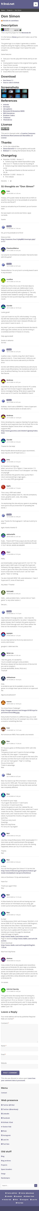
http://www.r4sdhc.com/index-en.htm (15, 936)
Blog (2, 1156)
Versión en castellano (11, 21)
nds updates (7, 109)
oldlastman (11, 677)
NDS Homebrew (9, 113)
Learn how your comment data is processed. (18, 1079)
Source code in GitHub (11, 83)
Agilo (9, 486)
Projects (4, 1165)
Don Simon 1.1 (8, 80)
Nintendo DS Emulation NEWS (13, 111)
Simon (14, 37)
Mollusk (6, 151)
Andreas (10, 380)
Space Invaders (6, 1169)
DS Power (6, 107)
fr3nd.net (7, 4)
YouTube (6, 1144)
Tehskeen (6, 118)
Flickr (5, 1131)
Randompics (5, 1178)
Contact (4, 1093)
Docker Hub (7, 1127)
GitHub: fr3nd (8, 1122)
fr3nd (9, 226)
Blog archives (6, 1161)
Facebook (6, 1118)
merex (9, 701)
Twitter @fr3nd (8, 1105)
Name (3, 1046)
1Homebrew (7, 120)
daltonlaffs (11, 534)
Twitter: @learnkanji (10, 1109)
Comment (5, 1023)
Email (3, 1054)
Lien (8, 191)
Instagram (7, 1135)
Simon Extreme (8, 149)
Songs (3, 1174)
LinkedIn (6, 1114)
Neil (8, 833)
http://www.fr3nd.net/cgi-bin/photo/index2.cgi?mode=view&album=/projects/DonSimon (18, 872)
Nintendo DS (26, 33)
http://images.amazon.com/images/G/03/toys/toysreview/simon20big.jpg (19, 711)
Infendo (6, 105)
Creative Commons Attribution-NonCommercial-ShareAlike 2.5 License (18, 135)
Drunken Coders (9, 115)
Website (4, 1063)
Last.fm (6, 1140)
